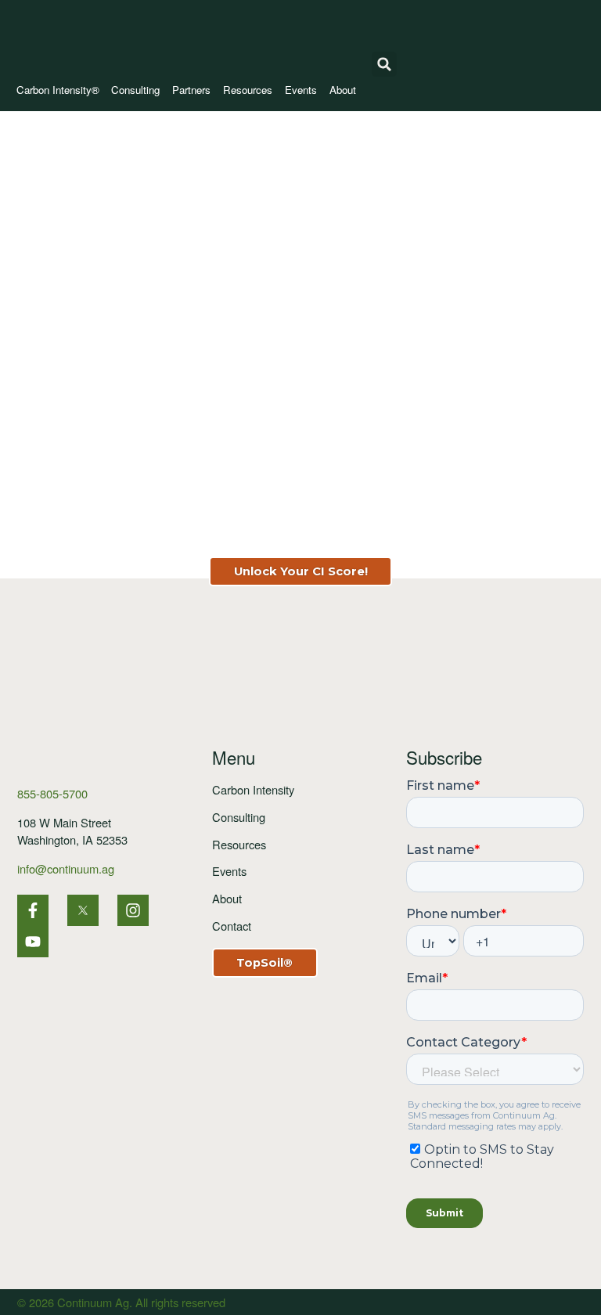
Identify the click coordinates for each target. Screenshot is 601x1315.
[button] (384, 64)
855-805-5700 (52, 793)
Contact (231, 925)
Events (301, 89)
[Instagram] (133, 910)
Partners (191, 89)
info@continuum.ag (65, 868)
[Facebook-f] (33, 910)
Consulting (135, 89)
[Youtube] (33, 941)
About (342, 89)
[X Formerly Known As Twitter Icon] (83, 910)
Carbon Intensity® (57, 89)
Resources (247, 89)
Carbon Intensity (253, 789)
